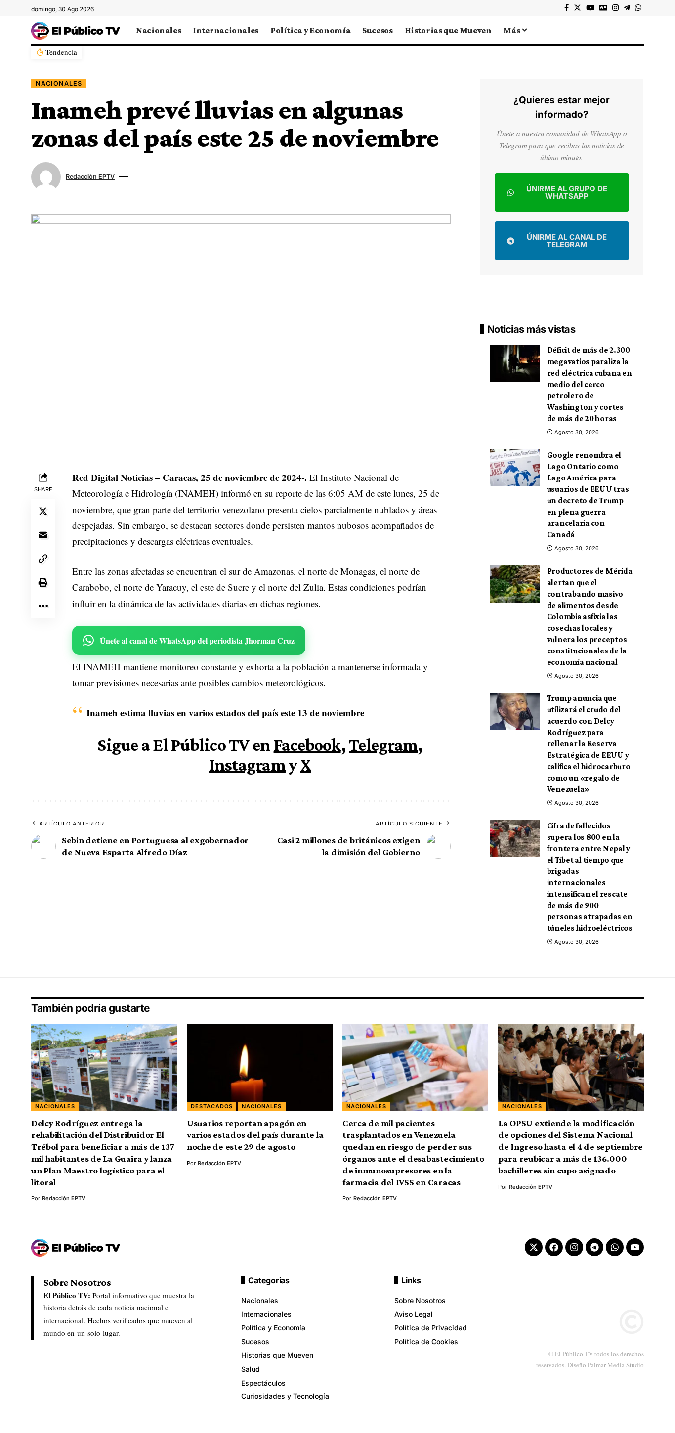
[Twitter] (577, 7)
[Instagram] (615, 7)
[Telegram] (627, 7)
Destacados (212, 1106)
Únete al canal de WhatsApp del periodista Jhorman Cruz (197, 640)
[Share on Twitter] (43, 510)
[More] (43, 605)
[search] (636, 30)
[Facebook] (566, 7)
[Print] (43, 582)
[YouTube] (590, 7)
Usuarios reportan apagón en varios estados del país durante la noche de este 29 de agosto (255, 1135)
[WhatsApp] (638, 7)
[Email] (43, 534)
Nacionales (59, 83)
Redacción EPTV (90, 176)
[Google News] (603, 7)
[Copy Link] (43, 558)
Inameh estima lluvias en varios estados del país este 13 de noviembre (225, 712)
